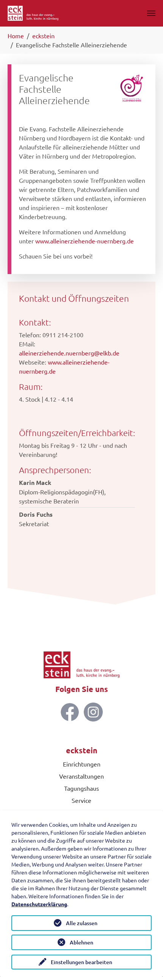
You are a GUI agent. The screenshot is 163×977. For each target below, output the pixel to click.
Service (81, 800)
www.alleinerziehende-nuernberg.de (84, 241)
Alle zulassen (81, 923)
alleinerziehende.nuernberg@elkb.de (69, 353)
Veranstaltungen (81, 776)
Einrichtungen (81, 764)
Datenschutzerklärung (39, 904)
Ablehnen (81, 942)
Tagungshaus (81, 788)
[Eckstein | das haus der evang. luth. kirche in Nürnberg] (33, 13)
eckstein (81, 750)
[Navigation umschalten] (151, 13)
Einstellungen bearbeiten (81, 962)
